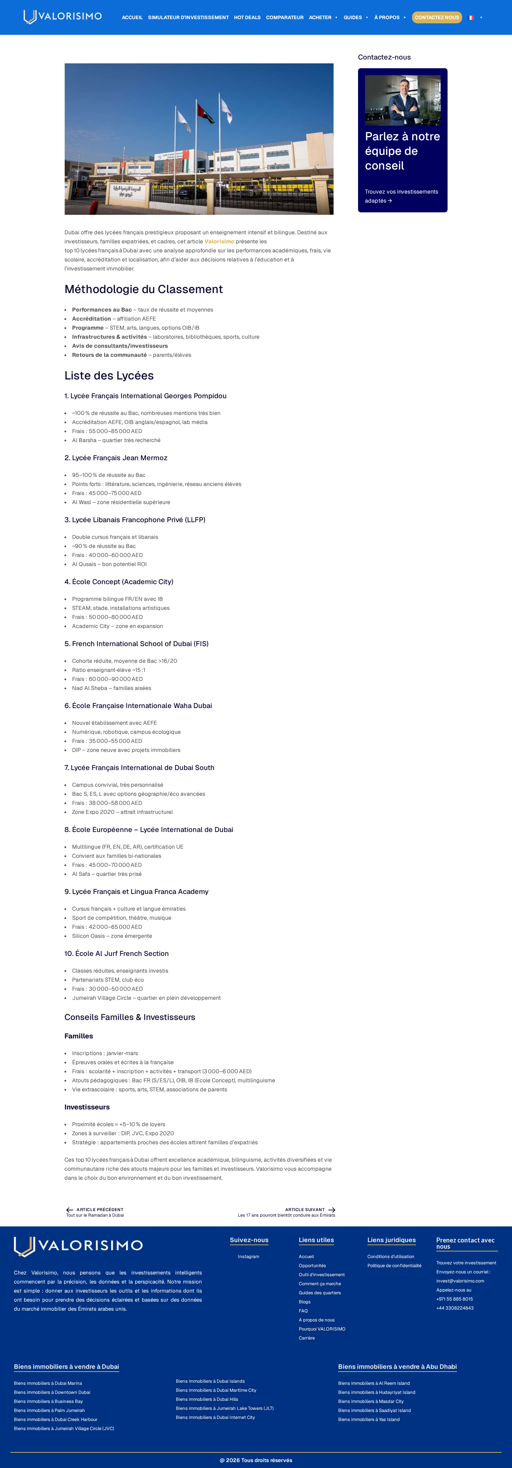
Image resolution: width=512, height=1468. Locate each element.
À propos (387, 17)
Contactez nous (437, 17)
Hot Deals (247, 17)
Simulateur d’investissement (188, 17)
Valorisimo (219, 241)
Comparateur (285, 17)
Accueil (132, 17)
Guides (353, 17)
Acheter (320, 17)
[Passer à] (475, 17)
